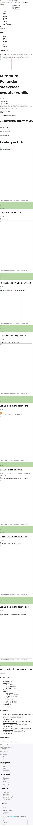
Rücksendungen (7, 810)
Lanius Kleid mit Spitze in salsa (14, 607)
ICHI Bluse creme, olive (10, 212)
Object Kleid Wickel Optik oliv (13, 536)
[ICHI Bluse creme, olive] (16, 198)
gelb (1, 741)
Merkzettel (6, 794)
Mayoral (9, 741)
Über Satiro (6, 778)
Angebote (5, 706)
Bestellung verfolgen (8, 796)
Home (4, 11)
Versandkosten (6, 101)
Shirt (19, 741)
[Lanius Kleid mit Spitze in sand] (16, 392)
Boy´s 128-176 (9, 688)
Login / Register (7, 24)
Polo (16, 741)
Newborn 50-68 (10, 696)
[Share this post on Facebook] (0, 113)
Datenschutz (6, 783)
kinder (6, 741)
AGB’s (4, 807)
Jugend (5, 16)
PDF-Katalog (6, 799)
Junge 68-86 (9, 693)
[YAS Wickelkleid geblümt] (16, 458)
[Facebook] (3, 757)
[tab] (18, 115)
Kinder (4, 15)
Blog (4, 20)
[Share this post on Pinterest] (2, 113)
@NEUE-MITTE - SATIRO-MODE (22, 2)
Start (1, 54)
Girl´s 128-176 (9, 686)
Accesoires (6, 681)
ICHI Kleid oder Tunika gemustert (15, 283)
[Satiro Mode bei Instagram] (3, 758)
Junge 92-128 (9, 703)
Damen (5, 18)
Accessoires (6, 704)
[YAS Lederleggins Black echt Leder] (16, 658)
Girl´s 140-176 (9, 685)
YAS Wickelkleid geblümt (11, 470)
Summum (7, 127)
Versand (5, 809)
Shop (4, 814)
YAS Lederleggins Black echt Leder (16, 669)
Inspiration (9, 818)
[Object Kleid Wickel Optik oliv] (16, 522)
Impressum (6, 784)
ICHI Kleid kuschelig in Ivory (13, 335)
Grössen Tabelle (7, 797)
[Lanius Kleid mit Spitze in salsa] (16, 593)
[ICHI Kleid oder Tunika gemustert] (16, 269)
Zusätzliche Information (9, 115)
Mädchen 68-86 (10, 694)
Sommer (6, 135)
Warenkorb (6, 812)
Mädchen (8, 699)
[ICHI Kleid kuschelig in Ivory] (10, 321)
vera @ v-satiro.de (5, 751)
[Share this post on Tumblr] (3, 113)
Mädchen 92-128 (10, 701)
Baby (4, 13)
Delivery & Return (4, 103)
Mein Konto (6, 792)
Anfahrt (5, 781)
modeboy (13, 741)
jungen (3, 741)
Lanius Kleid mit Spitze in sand (14, 406)
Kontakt (5, 21)
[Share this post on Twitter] (1, 113)
